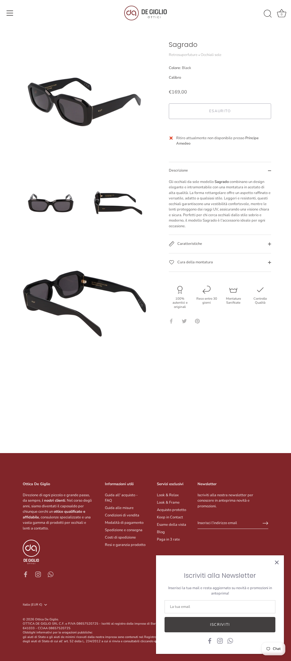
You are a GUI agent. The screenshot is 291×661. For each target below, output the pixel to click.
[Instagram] (220, 640)
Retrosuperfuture (183, 54)
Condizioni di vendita (122, 515)
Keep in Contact (170, 517)
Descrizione (178, 170)
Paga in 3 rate (168, 539)
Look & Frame (168, 502)
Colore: (180, 68)
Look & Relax (168, 495)
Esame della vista (171, 524)
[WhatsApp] (230, 640)
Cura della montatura (194, 262)
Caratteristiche (189, 243)
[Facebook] (210, 640)
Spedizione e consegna (123, 530)
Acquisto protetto (171, 509)
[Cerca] (267, 14)
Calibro (175, 78)
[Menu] (10, 13)
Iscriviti (220, 624)
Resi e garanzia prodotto (125, 544)
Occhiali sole (211, 54)
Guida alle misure (119, 507)
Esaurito (220, 111)
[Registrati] (265, 523)
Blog (161, 532)
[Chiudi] (277, 562)
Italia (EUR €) (32, 605)
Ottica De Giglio (46, 619)
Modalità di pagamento (124, 522)
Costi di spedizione (120, 537)
